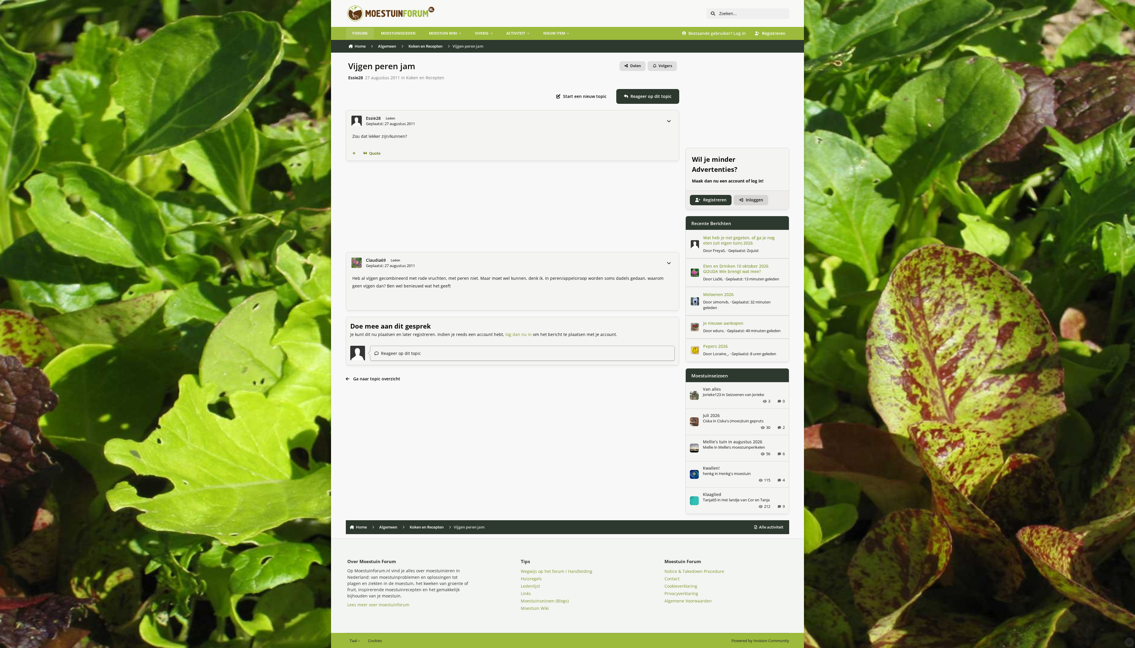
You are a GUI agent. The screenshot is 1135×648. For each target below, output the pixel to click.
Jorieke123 (712, 394)
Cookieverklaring (680, 586)
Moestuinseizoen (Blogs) (545, 601)
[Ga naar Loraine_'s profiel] (695, 350)
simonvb (720, 302)
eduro (718, 330)
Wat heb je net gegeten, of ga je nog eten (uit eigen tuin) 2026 (739, 240)
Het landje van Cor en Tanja (745, 499)
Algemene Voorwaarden (688, 601)
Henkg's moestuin (735, 473)
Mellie (708, 447)
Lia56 (717, 279)
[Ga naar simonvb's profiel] (695, 301)
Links (526, 593)
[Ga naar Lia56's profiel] (695, 273)
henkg (708, 473)
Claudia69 (376, 260)
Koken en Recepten (425, 77)
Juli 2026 (711, 415)
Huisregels (531, 578)
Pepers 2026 (715, 346)
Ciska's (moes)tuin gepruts (740, 421)
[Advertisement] (523, 206)
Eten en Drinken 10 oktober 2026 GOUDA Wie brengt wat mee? (735, 268)
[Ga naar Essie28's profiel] (356, 121)
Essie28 (355, 77)
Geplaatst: (743, 250)
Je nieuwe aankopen (723, 323)
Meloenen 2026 (718, 294)
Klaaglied (712, 494)
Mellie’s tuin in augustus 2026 (732, 442)
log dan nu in (518, 334)
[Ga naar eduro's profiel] (695, 327)
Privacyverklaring (681, 593)
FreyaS (719, 250)
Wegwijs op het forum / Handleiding (556, 571)
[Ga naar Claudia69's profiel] (356, 263)
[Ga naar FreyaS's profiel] (695, 244)
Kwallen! (711, 468)
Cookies (375, 640)
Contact (672, 578)
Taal (354, 640)
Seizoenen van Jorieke (745, 394)
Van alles (712, 389)
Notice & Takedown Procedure (694, 571)
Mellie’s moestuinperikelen (741, 447)
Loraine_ (720, 353)
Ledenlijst (530, 586)
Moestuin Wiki (535, 608)
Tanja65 (709, 499)
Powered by (760, 640)
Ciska (707, 421)
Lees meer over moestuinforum (378, 604)
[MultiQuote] (354, 153)
